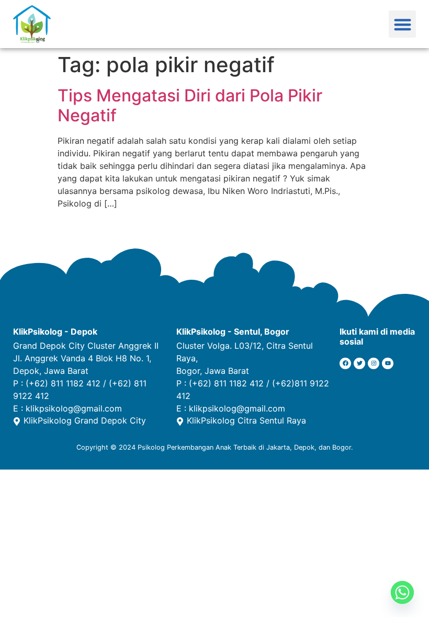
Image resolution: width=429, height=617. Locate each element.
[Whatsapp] (402, 592)
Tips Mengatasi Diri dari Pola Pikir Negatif (190, 105)
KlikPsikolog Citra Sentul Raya (246, 420)
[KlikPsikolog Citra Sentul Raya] (180, 421)
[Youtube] (387, 363)
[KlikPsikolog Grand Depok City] (17, 421)
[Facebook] (345, 363)
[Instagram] (373, 363)
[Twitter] (359, 363)
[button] (402, 24)
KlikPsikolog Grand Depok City (85, 420)
